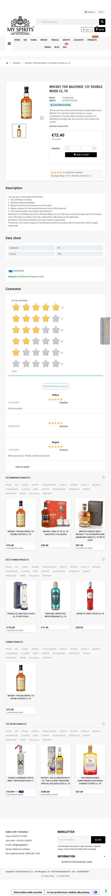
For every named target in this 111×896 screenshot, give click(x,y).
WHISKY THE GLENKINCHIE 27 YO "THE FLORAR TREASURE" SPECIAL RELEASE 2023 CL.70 (55, 781)
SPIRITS (63, 485)
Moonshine (34, 493)
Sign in (87, 29)
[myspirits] (20, 25)
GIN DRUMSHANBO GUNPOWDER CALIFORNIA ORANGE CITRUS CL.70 (90, 781)
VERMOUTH (74, 489)
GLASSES (25, 489)
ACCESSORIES (58, 489)
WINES (23, 493)
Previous (8, 477)
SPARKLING (11, 493)
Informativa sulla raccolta (28, 892)
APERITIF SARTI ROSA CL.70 (90, 613)
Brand (52, 97)
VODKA (25, 485)
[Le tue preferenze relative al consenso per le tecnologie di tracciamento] (106, 891)
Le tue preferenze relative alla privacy (68, 892)
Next (103, 477)
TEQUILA (85, 485)
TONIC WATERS (49, 485)
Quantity (56, 148)
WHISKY (35, 485)
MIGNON (96, 485)
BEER (35, 489)
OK (99, 839)
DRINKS (86, 489)
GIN (16, 485)
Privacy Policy (49, 876)
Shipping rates (36, 276)
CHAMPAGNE (12, 489)
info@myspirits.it (20, 845)
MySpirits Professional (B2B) (76, 862)
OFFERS (73, 485)
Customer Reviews (103, 331)
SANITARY (47, 493)
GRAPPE (45, 489)
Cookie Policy (64, 876)
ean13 (52, 100)
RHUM (8, 485)
